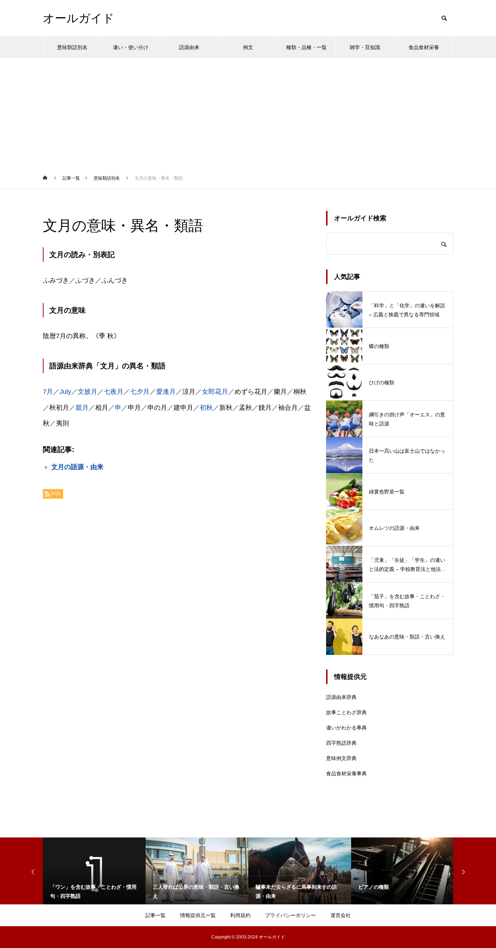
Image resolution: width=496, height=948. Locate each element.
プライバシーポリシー (290, 915)
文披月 (87, 391)
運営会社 (340, 915)
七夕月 (140, 391)
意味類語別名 (72, 47)
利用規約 (240, 915)
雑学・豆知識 (365, 47)
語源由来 (189, 47)
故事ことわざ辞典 (346, 712)
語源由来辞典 (341, 697)
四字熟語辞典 (341, 743)
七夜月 (113, 391)
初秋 (206, 407)
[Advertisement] (248, 113)
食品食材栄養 (423, 47)
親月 (82, 407)
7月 (48, 391)
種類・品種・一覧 (306, 47)
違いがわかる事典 (346, 728)
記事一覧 (155, 915)
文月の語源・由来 (77, 467)
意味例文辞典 (341, 758)
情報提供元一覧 (198, 915)
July (65, 391)
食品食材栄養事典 (346, 773)
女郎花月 (215, 391)
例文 (248, 47)
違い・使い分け (131, 47)
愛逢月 (166, 391)
